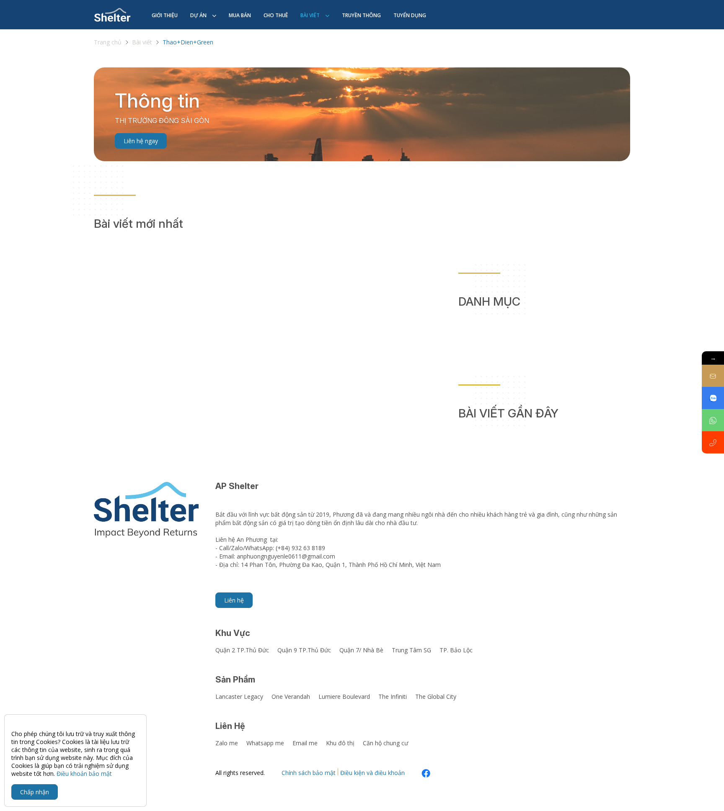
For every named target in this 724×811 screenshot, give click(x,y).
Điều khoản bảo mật (84, 774)
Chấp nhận (34, 792)
